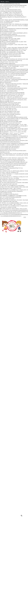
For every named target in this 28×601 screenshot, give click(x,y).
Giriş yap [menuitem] (2, 1)
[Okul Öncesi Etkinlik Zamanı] (11, 226)
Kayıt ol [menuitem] (7, 1)
